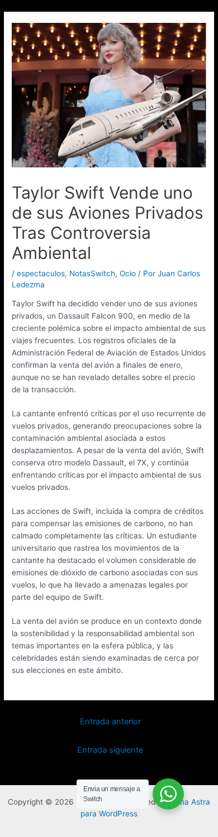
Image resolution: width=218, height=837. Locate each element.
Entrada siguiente (110, 750)
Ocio (128, 273)
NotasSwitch (92, 273)
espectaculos (41, 273)
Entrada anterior (110, 721)
